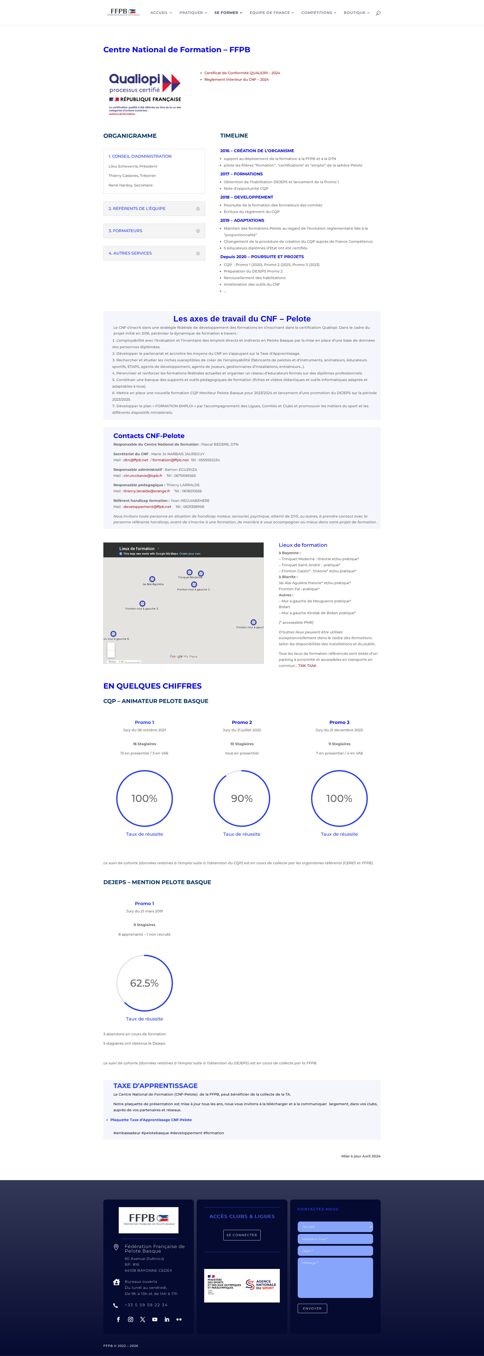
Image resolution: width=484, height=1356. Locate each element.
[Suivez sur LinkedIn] (167, 1319)
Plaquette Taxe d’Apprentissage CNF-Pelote (151, 1120)
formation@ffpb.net (171, 460)
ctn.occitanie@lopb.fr (143, 475)
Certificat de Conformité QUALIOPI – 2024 (242, 73)
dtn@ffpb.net (136, 460)
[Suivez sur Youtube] (155, 1319)
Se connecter (242, 1235)
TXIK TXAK (307, 665)
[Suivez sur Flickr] (179, 1319)
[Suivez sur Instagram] (131, 1319)
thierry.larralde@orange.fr (147, 491)
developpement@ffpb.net (147, 506)
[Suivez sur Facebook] (118, 1319)
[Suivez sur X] (143, 1319)
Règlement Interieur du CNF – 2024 (236, 79)
